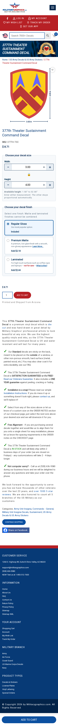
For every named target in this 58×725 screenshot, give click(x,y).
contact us (45, 396)
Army (4, 653)
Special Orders (8, 693)
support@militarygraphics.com (15, 567)
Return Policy (7, 603)
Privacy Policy (8, 607)
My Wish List (14, 22)
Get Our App (30, 26)
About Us (6, 592)
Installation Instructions (15, 393)
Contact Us (7, 600)
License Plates (8, 686)
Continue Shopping (14, 522)
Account (6, 632)
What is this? (41, 265)
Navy (4, 668)
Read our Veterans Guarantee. (19, 379)
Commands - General (43, 508)
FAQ (4, 596)
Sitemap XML (8, 614)
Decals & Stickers (9, 682)
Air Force (6, 657)
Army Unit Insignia (23, 508)
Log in (20, 18)
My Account (39, 18)
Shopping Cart (8, 628)
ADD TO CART (22, 295)
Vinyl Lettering (8, 689)
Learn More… (37, 246)
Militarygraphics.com (39, 704)
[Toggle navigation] (53, 7)
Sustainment (36, 512)
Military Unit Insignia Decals (15, 512)
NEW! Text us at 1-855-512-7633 (15, 575)
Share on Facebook (18, 530)
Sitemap (5, 610)
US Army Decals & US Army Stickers (25, 59)
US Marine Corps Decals (12, 664)
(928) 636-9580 (8, 571)
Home (5, 59)
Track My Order (40, 22)
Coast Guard (7, 661)
